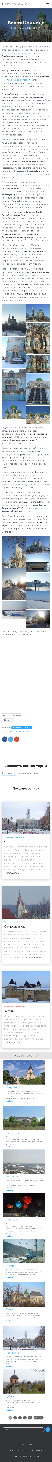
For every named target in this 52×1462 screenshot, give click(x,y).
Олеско (10, 1309)
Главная (21, 1445)
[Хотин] (26, 987)
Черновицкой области (18, 53)
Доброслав (13, 1220)
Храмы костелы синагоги (19, 731)
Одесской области (18, 80)
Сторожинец (14, 926)
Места (31, 1445)
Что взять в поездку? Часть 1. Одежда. (26, 1451)
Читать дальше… (13, 873)
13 (30, 1417)
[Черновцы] (26, 818)
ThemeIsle (35, 1456)
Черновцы (12, 842)
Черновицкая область (21, 727)
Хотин (9, 1011)
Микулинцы (13, 1087)
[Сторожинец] (26, 902)
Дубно (10, 1396)
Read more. (10, 1101)
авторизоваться (9, 776)
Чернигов (12, 1176)
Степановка (13, 1133)
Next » (38, 1417)
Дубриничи (13, 1265)
